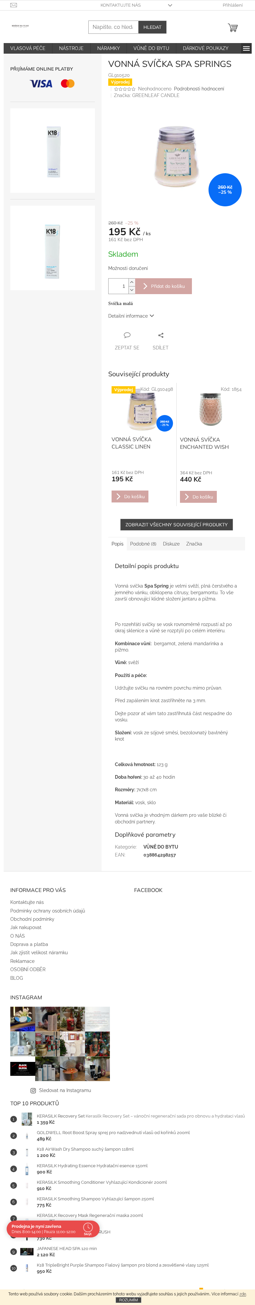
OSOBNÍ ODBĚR (27, 969)
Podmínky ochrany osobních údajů (47, 911)
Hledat (152, 27)
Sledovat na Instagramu (65, 1090)
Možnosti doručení (128, 268)
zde (242, 1294)
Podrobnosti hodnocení (199, 88)
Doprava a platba (29, 944)
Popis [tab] (118, 544)
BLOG (16, 978)
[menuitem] (28, 48)
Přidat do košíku (168, 286)
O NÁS (17, 936)
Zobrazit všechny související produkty (177, 525)
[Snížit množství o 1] (131, 290)
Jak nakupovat (26, 927)
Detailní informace (128, 316)
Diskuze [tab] (171, 544)
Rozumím (128, 1299)
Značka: (147, 95)
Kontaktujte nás (121, 5)
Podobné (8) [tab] (143, 544)
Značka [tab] (194, 544)
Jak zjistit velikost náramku (39, 952)
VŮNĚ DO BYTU (160, 847)
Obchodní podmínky (32, 919)
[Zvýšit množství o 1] (131, 282)
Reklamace (22, 961)
